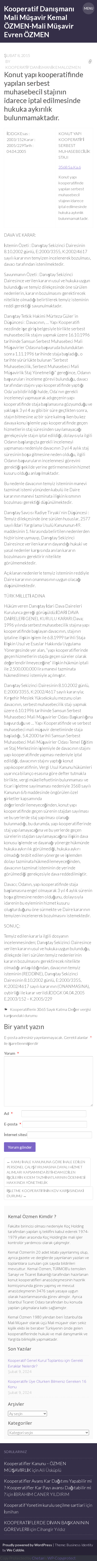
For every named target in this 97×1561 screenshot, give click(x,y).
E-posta (12, 1124)
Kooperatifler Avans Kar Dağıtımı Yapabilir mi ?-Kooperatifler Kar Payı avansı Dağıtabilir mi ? (48, 1487)
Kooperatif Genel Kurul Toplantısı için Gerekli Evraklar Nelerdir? (45, 1363)
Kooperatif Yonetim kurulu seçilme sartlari (44, 1505)
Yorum (11, 1053)
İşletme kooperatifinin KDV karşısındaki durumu (45, 1193)
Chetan (38, 1558)
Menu (88, 8)
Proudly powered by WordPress (27, 1545)
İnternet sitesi (15, 1134)
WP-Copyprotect (62, 1558)
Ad (8, 1113)
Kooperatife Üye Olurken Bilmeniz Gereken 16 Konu (47, 1384)
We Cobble (15, 1550)
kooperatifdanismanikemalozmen (43, 67)
